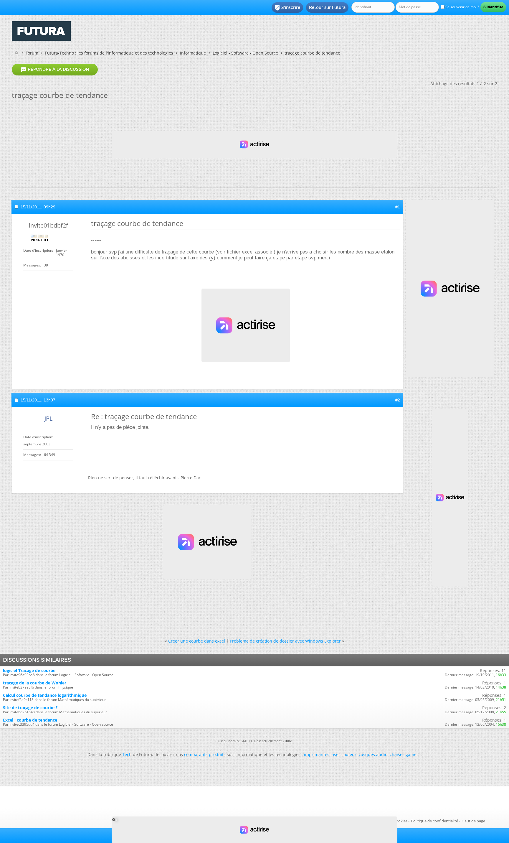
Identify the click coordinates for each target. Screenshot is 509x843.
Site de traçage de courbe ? (30, 707)
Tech (127, 754)
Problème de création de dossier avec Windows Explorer (285, 641)
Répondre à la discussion (55, 70)
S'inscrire (287, 8)
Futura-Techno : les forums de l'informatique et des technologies (109, 53)
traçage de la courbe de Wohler (34, 683)
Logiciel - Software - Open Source (245, 53)
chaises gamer (404, 754)
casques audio (373, 754)
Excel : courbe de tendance (30, 720)
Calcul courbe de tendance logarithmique (45, 695)
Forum (32, 53)
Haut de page (473, 821)
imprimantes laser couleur (330, 754)
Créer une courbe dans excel (196, 641)
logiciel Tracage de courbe (29, 670)
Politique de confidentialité (434, 821)
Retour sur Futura (327, 7)
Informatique (193, 53)
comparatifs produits (205, 754)
